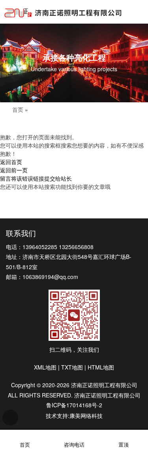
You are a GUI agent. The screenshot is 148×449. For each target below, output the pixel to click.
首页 (17, 109)
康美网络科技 (86, 415)
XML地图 (45, 367)
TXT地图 (72, 367)
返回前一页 (14, 170)
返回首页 (11, 162)
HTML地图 (101, 367)
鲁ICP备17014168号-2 (74, 405)
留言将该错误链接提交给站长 (36, 178)
